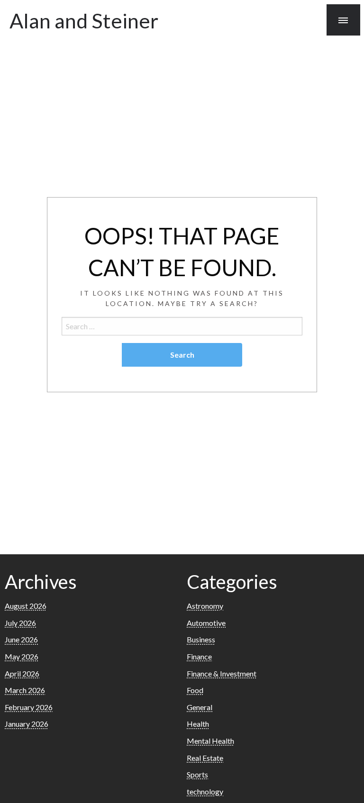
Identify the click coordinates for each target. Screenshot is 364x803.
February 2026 (29, 707)
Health (198, 723)
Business (201, 639)
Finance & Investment (221, 673)
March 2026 (25, 690)
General (199, 707)
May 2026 (21, 656)
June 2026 (21, 639)
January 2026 (26, 723)
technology (205, 791)
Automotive (206, 622)
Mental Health (210, 740)
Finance (199, 656)
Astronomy (205, 605)
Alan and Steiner (83, 20)
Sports (197, 774)
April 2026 (22, 673)
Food (195, 690)
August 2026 (25, 605)
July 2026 (20, 622)
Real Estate (205, 757)
